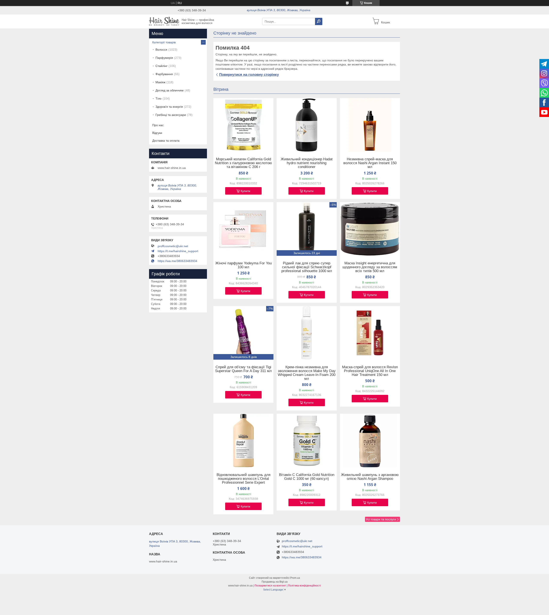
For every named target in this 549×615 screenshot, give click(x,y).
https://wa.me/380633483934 (177, 261)
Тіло (158, 98)
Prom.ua (295, 577)
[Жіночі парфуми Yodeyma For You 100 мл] (243, 229)
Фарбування (164, 74)
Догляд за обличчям (169, 90)
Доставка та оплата (165, 140)
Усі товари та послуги (381, 519)
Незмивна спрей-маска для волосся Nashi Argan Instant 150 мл (370, 163)
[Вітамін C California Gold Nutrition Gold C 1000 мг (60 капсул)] (307, 440)
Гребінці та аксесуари (170, 115)
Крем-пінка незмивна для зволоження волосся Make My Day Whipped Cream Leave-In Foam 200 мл (307, 373)
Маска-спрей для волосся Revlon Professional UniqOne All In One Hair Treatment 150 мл (370, 371)
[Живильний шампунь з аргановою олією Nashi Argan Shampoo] (370, 440)
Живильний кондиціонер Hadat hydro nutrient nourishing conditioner (307, 163)
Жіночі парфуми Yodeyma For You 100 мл (243, 265)
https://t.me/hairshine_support (178, 251)
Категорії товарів (164, 42)
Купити (245, 191)
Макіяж (160, 82)
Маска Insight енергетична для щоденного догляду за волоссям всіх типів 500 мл (369, 267)
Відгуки (157, 133)
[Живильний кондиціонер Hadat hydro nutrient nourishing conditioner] (307, 125)
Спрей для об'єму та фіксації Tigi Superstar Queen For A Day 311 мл (243, 369)
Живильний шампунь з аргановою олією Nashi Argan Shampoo (370, 477)
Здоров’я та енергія (169, 106)
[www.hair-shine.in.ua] (164, 21)
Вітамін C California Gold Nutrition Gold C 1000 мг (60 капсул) (306, 477)
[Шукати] (318, 21)
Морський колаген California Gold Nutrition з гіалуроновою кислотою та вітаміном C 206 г (243, 163)
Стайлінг (161, 66)
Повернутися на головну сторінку (249, 75)
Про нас (158, 125)
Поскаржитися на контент (270, 585)
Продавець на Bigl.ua (275, 581)
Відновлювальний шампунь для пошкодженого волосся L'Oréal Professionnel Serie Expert (243, 479)
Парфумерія (164, 57)
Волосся (161, 49)
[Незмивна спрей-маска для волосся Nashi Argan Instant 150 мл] (370, 125)
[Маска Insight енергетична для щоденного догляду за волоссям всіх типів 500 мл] (370, 229)
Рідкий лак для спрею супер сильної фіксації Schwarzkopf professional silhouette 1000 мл (306, 267)
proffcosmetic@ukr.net (173, 246)
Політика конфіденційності (304, 585)
